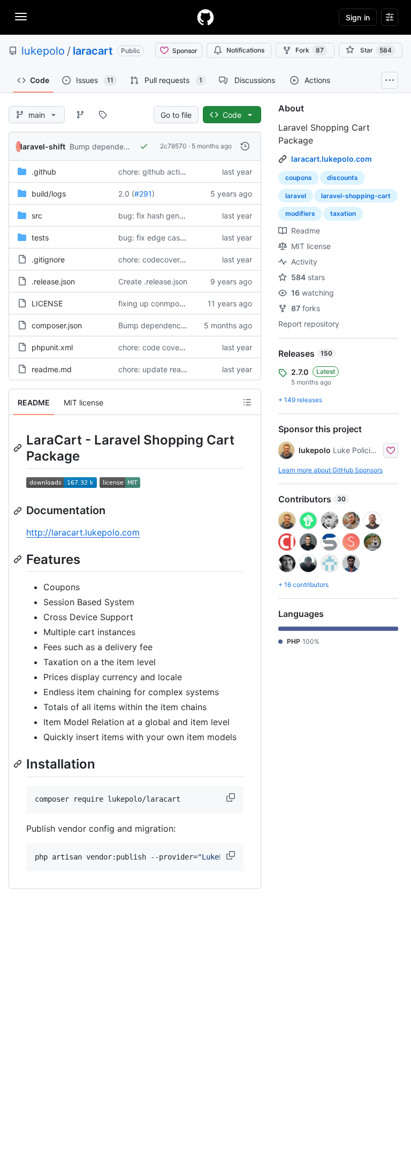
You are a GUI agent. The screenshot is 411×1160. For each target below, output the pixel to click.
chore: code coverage (156, 347)
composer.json (57, 325)
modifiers (300, 213)
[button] (231, 797)
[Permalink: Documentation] (18, 510)
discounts (342, 178)
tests (40, 237)
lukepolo (43, 50)
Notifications (245, 50)
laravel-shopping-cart (356, 196)
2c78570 (173, 146)
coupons (298, 178)
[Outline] (247, 402)
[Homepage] (205, 17)
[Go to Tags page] (103, 114)
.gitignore (48, 259)
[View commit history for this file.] (245, 146)
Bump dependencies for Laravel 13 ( (182, 325)
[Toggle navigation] (21, 17)
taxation (343, 213)
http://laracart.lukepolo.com (83, 532)
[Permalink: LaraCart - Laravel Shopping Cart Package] (18, 447)
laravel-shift (42, 146)
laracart (93, 50)
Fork (309, 50)
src (37, 215)
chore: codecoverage (155, 259)
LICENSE (47, 303)
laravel (295, 196)
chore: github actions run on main (176, 171)
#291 (143, 193)
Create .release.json (152, 281)
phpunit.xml (52, 347)
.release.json (53, 281)
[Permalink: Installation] (18, 764)
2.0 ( (126, 193)
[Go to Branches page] (80, 114)
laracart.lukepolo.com (331, 158)
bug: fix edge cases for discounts (176, 237)
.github (44, 171)
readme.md (52, 369)
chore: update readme (157, 369)
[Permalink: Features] (18, 559)
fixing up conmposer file (160, 303)
